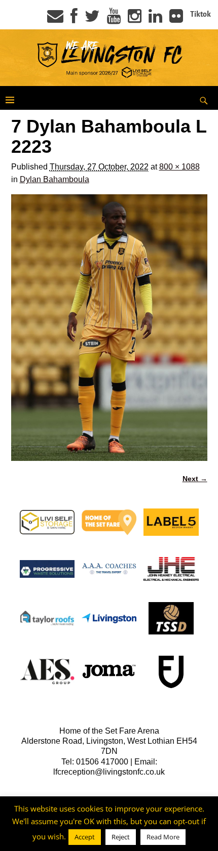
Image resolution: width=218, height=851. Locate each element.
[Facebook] (74, 19)
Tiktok (200, 14)
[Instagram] (134, 19)
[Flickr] (176, 19)
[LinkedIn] (155, 19)
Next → (195, 479)
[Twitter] (92, 19)
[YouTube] (114, 19)
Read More (163, 836)
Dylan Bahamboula (54, 179)
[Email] (55, 19)
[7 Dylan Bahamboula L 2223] (109, 327)
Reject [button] (121, 836)
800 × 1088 (179, 166)
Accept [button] (85, 836)
